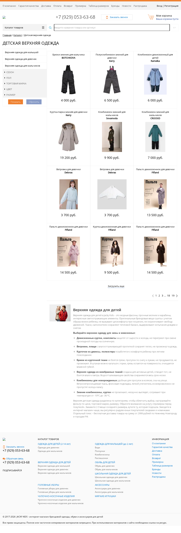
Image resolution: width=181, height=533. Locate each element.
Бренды (115, 5)
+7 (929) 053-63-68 (75, 17)
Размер (10, 94)
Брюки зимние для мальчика (68, 54)
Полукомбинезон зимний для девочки (112, 56)
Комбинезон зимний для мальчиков (111, 113)
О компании (9, 5)
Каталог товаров (14, 27)
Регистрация (171, 5)
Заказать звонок (15, 446)
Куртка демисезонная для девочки (112, 226)
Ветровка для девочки (68, 169)
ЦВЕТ (9, 89)
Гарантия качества (28, 5)
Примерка (80, 5)
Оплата (57, 5)
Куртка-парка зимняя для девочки (68, 111)
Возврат (68, 5)
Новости (126, 5)
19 (173, 295)
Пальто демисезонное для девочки (155, 169)
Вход (159, 5)
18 (168, 295)
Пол (8, 77)
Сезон (10, 72)
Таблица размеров (99, 5)
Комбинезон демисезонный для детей (155, 56)
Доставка (46, 5)
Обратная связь (15, 458)
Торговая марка (16, 83)
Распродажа (140, 5)
